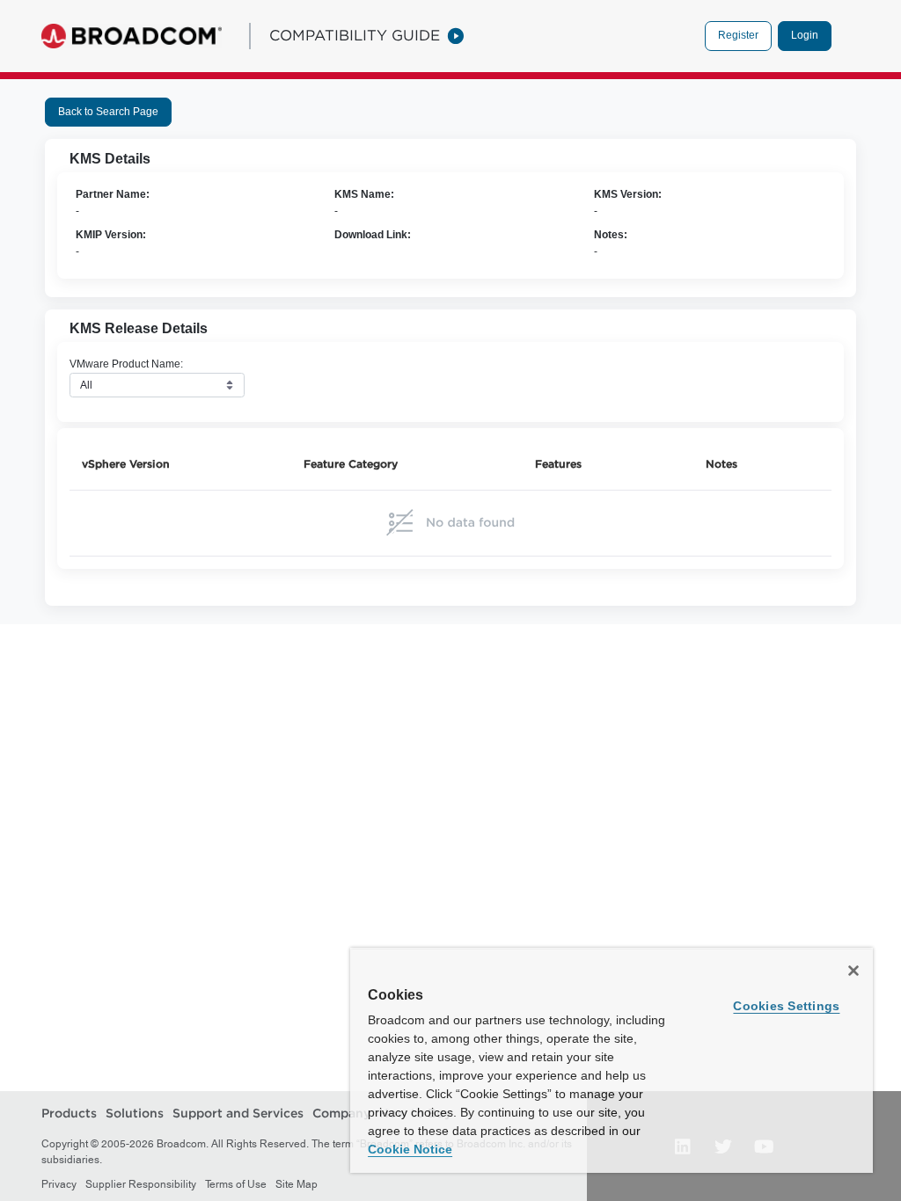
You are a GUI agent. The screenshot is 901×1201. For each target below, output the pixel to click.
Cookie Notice (410, 1149)
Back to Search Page (108, 112)
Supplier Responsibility (140, 1184)
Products (69, 1113)
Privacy (59, 1184)
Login (804, 35)
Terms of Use (236, 1184)
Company (341, 1113)
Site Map (296, 1184)
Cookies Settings (786, 1006)
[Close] (853, 970)
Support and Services (238, 1113)
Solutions (135, 1113)
